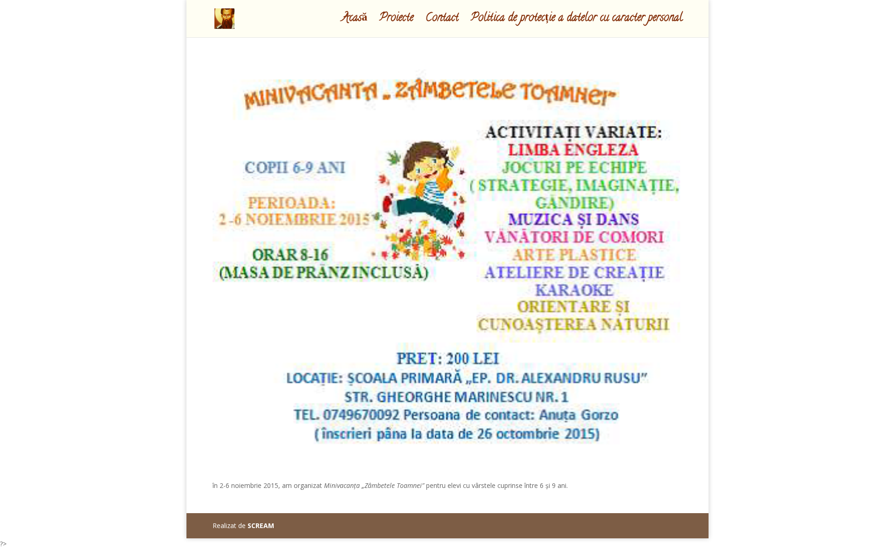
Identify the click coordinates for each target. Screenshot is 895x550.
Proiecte (396, 21)
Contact (442, 21)
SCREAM (261, 525)
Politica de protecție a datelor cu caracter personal (576, 21)
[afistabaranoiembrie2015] (447, 457)
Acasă (354, 21)
